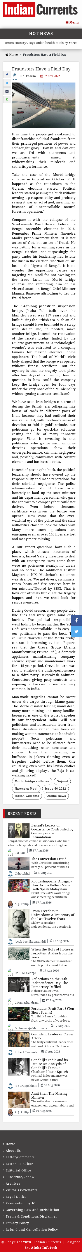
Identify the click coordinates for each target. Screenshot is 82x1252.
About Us (13, 1150)
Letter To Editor (19, 1164)
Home (13, 54)
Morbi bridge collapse (32, 781)
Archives (13, 1183)
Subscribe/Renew (20, 1177)
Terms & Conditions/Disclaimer (31, 1216)
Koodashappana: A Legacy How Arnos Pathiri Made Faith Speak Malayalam (51, 885)
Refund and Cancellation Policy (32, 1229)
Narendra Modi (26, 788)
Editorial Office (18, 1170)
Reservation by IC (20, 1203)
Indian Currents (27, 796)
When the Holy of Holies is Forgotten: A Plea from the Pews (52, 953)
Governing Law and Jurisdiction (32, 1210)
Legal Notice (16, 1196)
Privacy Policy (17, 1223)
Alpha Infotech (44, 1247)
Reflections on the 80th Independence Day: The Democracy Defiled (49, 983)
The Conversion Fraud (48, 859)
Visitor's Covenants (21, 1190)
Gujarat (62, 781)
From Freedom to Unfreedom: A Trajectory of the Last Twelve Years (52, 915)
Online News (56, 796)
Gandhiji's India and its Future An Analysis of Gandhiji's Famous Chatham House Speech (49, 1066)
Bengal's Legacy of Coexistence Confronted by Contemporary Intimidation (52, 831)
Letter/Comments (20, 1157)
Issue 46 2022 (55, 788)
